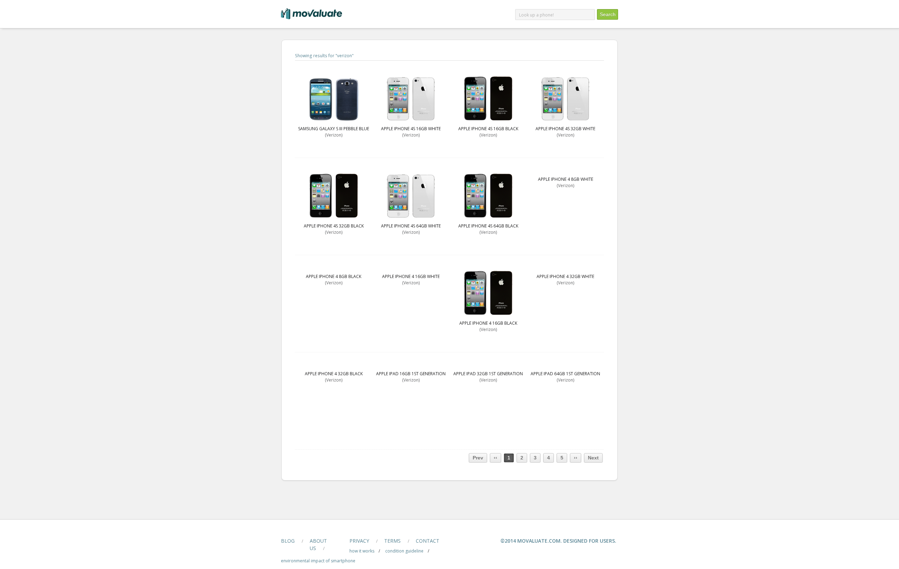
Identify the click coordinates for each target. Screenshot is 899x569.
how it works (361, 551)
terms (392, 540)
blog (288, 540)
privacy (359, 540)
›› (575, 458)
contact (427, 540)
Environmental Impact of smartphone (318, 561)
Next (593, 458)
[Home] (311, 18)
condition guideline (404, 551)
